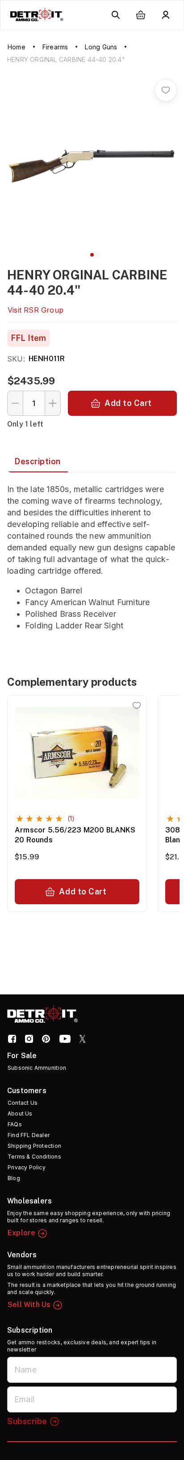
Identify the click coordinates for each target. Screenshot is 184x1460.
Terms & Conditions (34, 1156)
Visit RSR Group (35, 309)
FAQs (15, 1124)
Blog (14, 1178)
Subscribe (27, 1421)
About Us (20, 1113)
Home (16, 47)
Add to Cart (128, 403)
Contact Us (23, 1102)
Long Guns (101, 47)
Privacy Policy (27, 1167)
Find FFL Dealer (29, 1135)
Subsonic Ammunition (37, 1067)
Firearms (55, 47)
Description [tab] (37, 461)
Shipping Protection (34, 1145)
